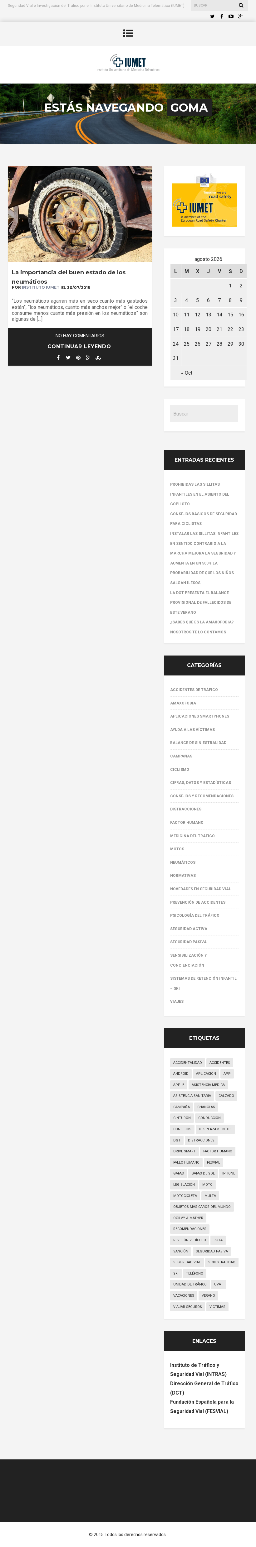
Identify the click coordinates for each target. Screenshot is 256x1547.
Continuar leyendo (79, 346)
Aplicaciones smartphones (199, 716)
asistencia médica (208, 1085)
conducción (209, 1118)
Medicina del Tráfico (192, 836)
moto (207, 1185)
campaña (181, 1107)
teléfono (194, 1273)
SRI (176, 1273)
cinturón (182, 1118)
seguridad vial (187, 1262)
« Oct (186, 373)
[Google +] (240, 16)
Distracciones (185, 809)
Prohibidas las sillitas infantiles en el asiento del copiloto (199, 494)
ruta (218, 1240)
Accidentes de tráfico (194, 690)
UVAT (218, 1284)
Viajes (177, 1001)
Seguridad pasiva (188, 942)
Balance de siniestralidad (198, 743)
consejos (182, 1129)
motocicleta (185, 1196)
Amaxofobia (183, 703)
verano (208, 1296)
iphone (228, 1173)
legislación (184, 1185)
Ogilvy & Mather (188, 1218)
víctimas (217, 1307)
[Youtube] (231, 16)
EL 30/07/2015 (75, 287)
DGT (176, 1140)
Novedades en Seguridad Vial (200, 889)
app (227, 1074)
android (181, 1074)
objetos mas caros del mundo (202, 1207)
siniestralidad (221, 1262)
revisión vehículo (189, 1240)
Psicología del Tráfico (194, 915)
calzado (226, 1096)
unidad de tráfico (190, 1284)
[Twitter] (212, 16)
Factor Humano (187, 822)
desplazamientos (215, 1129)
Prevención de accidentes (197, 902)
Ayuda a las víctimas (192, 730)
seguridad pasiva (212, 1251)
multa (210, 1196)
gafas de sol (203, 1173)
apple (178, 1085)
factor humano (217, 1151)
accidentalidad (187, 1063)
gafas (178, 1173)
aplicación (206, 1074)
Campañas (181, 756)
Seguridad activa (188, 929)
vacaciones (183, 1296)
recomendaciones (189, 1229)
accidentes (219, 1063)
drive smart (184, 1151)
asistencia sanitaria (192, 1096)
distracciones (201, 1140)
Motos (177, 849)
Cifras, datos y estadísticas (200, 783)
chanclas (206, 1107)
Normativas (183, 875)
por (35, 287)
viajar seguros (187, 1307)
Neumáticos (182, 862)
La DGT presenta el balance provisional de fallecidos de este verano (200, 603)
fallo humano (186, 1162)
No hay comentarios (80, 336)
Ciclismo (179, 769)
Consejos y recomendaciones (202, 796)
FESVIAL (213, 1162)
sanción (180, 1251)
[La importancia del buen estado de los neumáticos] (80, 260)
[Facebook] (221, 16)
